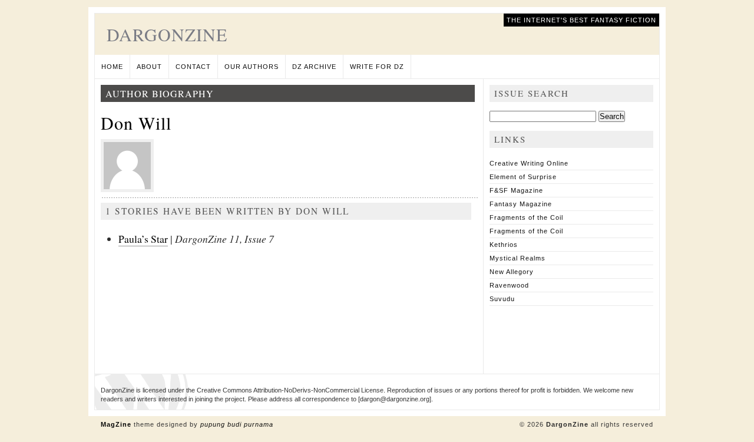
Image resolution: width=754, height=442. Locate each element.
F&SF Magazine (516, 190)
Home (112, 66)
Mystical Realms (517, 258)
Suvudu (502, 298)
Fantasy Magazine (521, 203)
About (149, 66)
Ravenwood (509, 285)
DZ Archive (314, 66)
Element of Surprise (523, 176)
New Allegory (512, 271)
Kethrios (504, 244)
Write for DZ (377, 66)
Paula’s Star (143, 239)
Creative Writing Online (529, 163)
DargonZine (167, 34)
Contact (193, 66)
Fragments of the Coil (526, 217)
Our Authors (251, 66)
